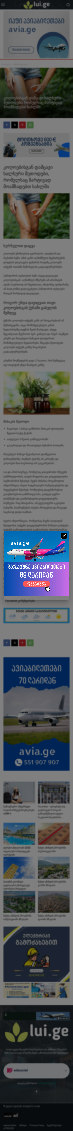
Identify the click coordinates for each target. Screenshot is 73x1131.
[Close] (64, 536)
